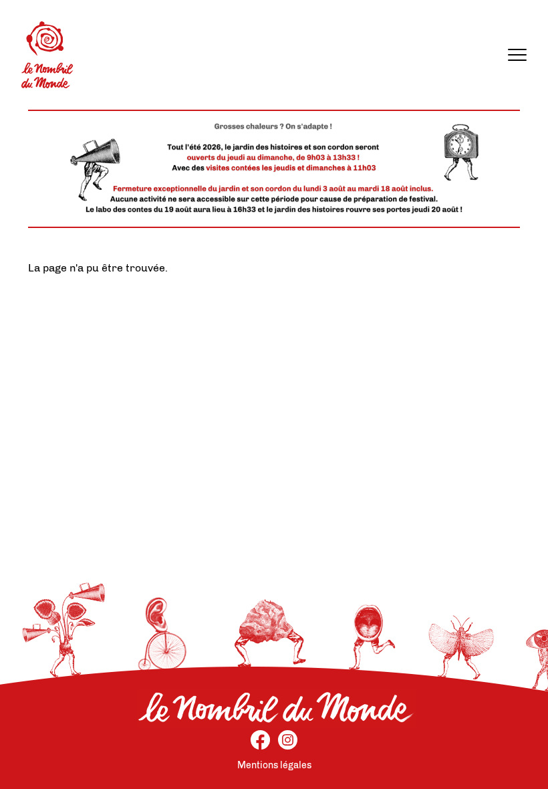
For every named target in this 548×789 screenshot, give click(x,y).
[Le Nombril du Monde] (47, 54)
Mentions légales (274, 765)
